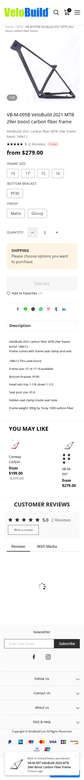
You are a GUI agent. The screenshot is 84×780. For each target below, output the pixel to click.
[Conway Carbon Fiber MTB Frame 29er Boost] (15, 445)
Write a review (23, 530)
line (25, 309)
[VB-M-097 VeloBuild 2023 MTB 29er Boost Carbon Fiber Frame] (68, 445)
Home (10, 27)
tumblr (56, 309)
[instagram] (48, 658)
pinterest (48, 309)
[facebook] (34, 658)
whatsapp (40, 309)
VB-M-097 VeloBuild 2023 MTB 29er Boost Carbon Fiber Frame (49, 765)
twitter (33, 309)
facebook (17, 309)
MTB (20, 27)
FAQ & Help (42, 722)
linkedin (64, 309)
